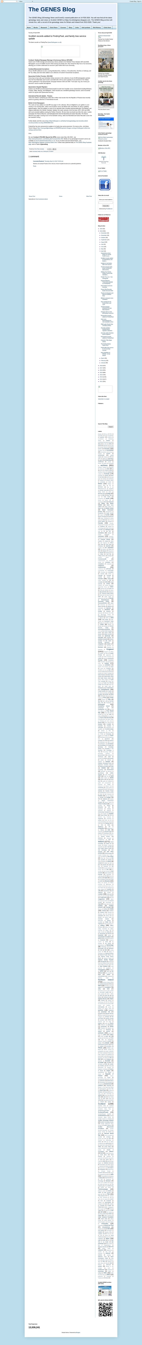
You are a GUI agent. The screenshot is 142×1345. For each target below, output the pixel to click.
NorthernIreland (103, 984)
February (103, 360)
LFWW (112, 879)
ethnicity (110, 658)
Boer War (109, 495)
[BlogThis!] (50, 149)
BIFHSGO (100, 487)
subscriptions (110, 1167)
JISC (111, 863)
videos (106, 1235)
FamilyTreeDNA (102, 691)
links (105, 885)
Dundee (100, 626)
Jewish (109, 861)
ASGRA (106, 470)
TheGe (109, 1187)
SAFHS (100, 1095)
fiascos (103, 699)
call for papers (101, 521)
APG (111, 456)
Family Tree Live (102, 684)
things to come (101, 1190)
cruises (108, 583)
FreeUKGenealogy (109, 729)
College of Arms (101, 555)
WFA (104, 1261)
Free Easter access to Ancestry (106, 286)
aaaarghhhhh (110, 435)
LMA (99, 890)
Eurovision (103, 661)
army (108, 469)
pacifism (108, 1005)
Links (77, 27)
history (108, 805)
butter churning (104, 518)
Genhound (100, 756)
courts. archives (102, 580)
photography (104, 1026)
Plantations (108, 1029)
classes (104, 550)
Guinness (100, 784)
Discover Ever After (109, 612)
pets (106, 1023)
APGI (99, 458)
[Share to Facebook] (54, 149)
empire (109, 644)
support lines (111, 1169)
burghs (101, 514)
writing (99, 1273)
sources (112, 1153)
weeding (109, 1255)
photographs (111, 1024)
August (103, 242)
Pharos (112, 1023)
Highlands (105, 799)
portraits (100, 1038)
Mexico (109, 920)
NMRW (108, 974)
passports (100, 1013)
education (100, 637)
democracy (102, 604)
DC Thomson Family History (107, 593)
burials (107, 515)
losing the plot (101, 895)
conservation (110, 570)
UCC (104, 1210)
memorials (100, 915)
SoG (101, 1153)
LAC (107, 869)
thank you (107, 1184)
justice (110, 864)
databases (111, 591)
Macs (111, 897)
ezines (101, 668)
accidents (110, 437)
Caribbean (102, 526)
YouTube (106, 1277)
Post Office (106, 1038)
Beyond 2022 (101, 485)
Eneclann (100, 647)
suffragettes (102, 1169)
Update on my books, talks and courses (106, 264)
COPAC (109, 573)
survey (106, 1172)
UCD (108, 1210)
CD (104, 531)
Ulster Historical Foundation (106, 1217)
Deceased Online (103, 601)
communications (101, 560)
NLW (99, 974)
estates (100, 658)
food (104, 716)
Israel (102, 858)
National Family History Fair (107, 954)
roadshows (102, 1080)
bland (110, 491)
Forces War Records (105, 717)
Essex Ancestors (108, 656)
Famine (110, 691)
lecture (110, 876)
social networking (102, 1148)
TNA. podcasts (103, 1197)
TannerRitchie (105, 1176)
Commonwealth (102, 559)
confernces (100, 568)
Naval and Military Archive (104, 963)
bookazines (100, 498)
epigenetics (108, 655)
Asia (111, 470)
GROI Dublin (104, 777)
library (99, 882)
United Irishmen (108, 1220)
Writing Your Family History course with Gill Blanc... (106, 273)
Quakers (110, 1056)
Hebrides (100, 790)
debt (106, 598)
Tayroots (107, 1177)
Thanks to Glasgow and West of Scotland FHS (107, 294)
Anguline (108, 453)
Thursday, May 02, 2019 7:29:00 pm (54, 161)
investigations (101, 839)
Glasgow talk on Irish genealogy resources (107, 312)
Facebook (108, 668)
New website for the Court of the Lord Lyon (106, 303)
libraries (107, 881)
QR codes (104, 1056)
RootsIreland (107, 1084)
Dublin (102, 624)
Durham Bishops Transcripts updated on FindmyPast (107, 282)
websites (100, 1255)
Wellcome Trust (102, 1256)
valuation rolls (101, 1233)
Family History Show (109, 676)
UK (101, 1212)
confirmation (108, 568)
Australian (100, 475)
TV (106, 1209)
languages (108, 874)
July (102, 244)
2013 (101, 377)
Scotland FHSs (102, 1105)
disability (100, 611)
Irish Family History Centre (105, 848)
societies (110, 1148)
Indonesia (100, 831)
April (102, 251)
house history (104, 815)
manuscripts (108, 902)
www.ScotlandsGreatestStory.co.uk (45, 140)
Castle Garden (109, 528)
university (100, 1225)
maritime (100, 905)
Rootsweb (109, 1085)
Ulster (99, 1215)
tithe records (107, 1192)
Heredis (102, 797)
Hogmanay (100, 808)
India (109, 830)
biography (111, 488)
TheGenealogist (103, 1189)
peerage (107, 1016)
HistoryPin (100, 807)
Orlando (109, 1000)
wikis (107, 1263)
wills (111, 1263)
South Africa (103, 1154)
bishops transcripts (104, 490)
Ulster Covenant (108, 1215)
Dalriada (106, 590)
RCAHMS (107, 1061)
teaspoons (108, 1179)
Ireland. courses (108, 845)
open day (107, 995)
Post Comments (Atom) (42, 199)
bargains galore (110, 480)
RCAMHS (109, 1062)
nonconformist (101, 976)
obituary (100, 987)
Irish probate (86, 27)
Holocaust (100, 810)
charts (112, 541)
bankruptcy (111, 478)
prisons (110, 1041)
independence (110, 828)
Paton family (102, 1015)
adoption (108, 440)
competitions (101, 563)
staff (108, 1161)
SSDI (104, 1161)
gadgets (100, 735)
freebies (100, 724)
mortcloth (106, 938)
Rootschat (100, 1083)
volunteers (100, 1238)
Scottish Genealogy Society (107, 1122)
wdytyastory (109, 1250)
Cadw (103, 519)
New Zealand (104, 966)
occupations (107, 987)
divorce (101, 617)
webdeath (100, 1253)
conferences (102, 567)
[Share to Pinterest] (55, 149)
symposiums (102, 1174)
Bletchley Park (101, 493)
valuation (100, 1232)
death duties (108, 596)
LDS (106, 876)
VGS (101, 1235)
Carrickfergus (101, 528)
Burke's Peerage (102, 516)
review (108, 1077)
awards (106, 475)
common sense (103, 557)
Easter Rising (108, 632)
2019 (101, 231)
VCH (108, 1233)
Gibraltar (109, 759)
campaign (110, 521)
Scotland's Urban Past (104, 1108)
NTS (106, 985)
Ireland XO (108, 843)
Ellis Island (108, 640)
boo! (99, 496)
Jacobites (103, 859)
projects (102, 1046)
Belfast (100, 483)
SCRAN (109, 1131)
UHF (112, 1210)
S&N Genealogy (107, 1093)
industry (100, 833)
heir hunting (111, 792)
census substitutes (103, 534)
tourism (112, 1199)
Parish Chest (108, 1008)
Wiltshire (100, 1264)
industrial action (108, 831)
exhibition (100, 665)
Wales (107, 1238)
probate (107, 1043)
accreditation (101, 438)
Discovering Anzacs (106, 614)
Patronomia (109, 1015)
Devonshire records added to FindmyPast (107, 316)
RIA (113, 1079)
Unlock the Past (109, 1225)
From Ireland (111, 732)
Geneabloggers (101, 743)
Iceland (110, 821)
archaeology (108, 460)
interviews (100, 838)
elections (109, 637)
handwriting (100, 787)
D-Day (101, 590)
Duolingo (106, 626)
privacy (100, 1042)
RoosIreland (102, 1082)
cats (99, 531)
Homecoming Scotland (103, 812)
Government (110, 769)
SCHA (112, 1100)
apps (101, 460)
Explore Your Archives (103, 666)
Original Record (102, 998)
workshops (101, 1271)
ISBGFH (104, 856)
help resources (108, 794)
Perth (110, 1021)
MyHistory (111, 948)
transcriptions (108, 1202)
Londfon (109, 892)
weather (100, 1251)
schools (102, 1101)
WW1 (105, 1273)
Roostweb (109, 1082)
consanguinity (101, 570)
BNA (103, 495)
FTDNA (101, 734)
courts (109, 578)
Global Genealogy (104, 766)
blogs (109, 493)
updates (100, 1228)
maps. (105, 904)
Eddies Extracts (108, 634)
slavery (107, 1143)
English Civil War (104, 653)
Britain (103, 503)
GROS (102, 779)
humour (100, 820)
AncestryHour (104, 452)
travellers (112, 1203)
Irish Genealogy (102, 850)
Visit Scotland (109, 1236)
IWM (112, 858)
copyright (100, 575)
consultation (111, 572)
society (99, 1149)
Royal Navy (103, 1090)
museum (112, 938)
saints (110, 1095)
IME (109, 826)
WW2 (108, 1274)
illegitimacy (100, 826)
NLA (108, 971)
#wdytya (100, 434)
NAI (106, 950)
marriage (108, 907)
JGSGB (100, 863)
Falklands (104, 671)
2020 (101, 228)
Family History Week (103, 679)
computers (109, 563)
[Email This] (48, 149)
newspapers (101, 969)
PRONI (100, 1048)
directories (107, 609)
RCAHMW (100, 1062)
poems (110, 1033)
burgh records (110, 513)
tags (108, 1174)
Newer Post (32, 196)
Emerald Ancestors (103, 642)
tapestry (112, 1176)
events (107, 663)
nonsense (110, 976)
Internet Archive (105, 836)
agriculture (105, 445)
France (106, 722)
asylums (110, 472)
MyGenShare (101, 945)
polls (102, 1036)
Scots (111, 1115)
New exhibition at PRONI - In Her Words (105, 354)
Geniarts (100, 758)
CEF (110, 531)
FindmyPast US (102, 709)
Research (44, 27)
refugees (109, 1067)
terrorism (112, 1182)
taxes (100, 1177)
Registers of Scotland (103, 1069)
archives (104, 465)
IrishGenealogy (108, 853)
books (107, 498)
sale (99, 1097)
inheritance (106, 833)
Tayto (112, 1177)
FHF (111, 696)
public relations (101, 1054)
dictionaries (100, 608)
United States (110, 1221)
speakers (109, 1156)
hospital (104, 813)
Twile (111, 1208)
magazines (101, 899)
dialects (109, 604)
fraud (111, 722)
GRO (99, 776)
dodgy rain (102, 622)
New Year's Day (110, 964)
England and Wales (109, 651)
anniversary (101, 455)
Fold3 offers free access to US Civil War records (107, 349)
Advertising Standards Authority (105, 442)
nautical (110, 961)
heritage (108, 797)
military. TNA (108, 930)
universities (104, 1223)
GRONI (112, 778)
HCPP (106, 789)
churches (108, 546)
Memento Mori (101, 914)
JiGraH (105, 863)
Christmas (100, 546)
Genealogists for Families (106, 745)
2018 (101, 365)
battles (109, 482)
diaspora (110, 606)
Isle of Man (111, 856)
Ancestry (107, 448)
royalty (110, 1090)
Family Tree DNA (107, 682)
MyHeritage (110, 945)
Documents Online (109, 621)
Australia (35, 151)
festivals (106, 694)
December (104, 233)
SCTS (99, 1133)
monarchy (100, 935)
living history (101, 889)
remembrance (101, 1072)
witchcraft (108, 1264)
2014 (101, 374)
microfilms (100, 922)
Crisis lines (107, 27)
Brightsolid (111, 501)
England (110, 649)
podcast (108, 1031)
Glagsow (100, 761)
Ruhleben (100, 1092)
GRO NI (106, 776)
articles (101, 470)
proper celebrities (110, 1051)
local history (106, 890)
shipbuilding (108, 1140)
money (109, 935)
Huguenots (100, 818)
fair (105, 670)
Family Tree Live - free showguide (107, 277)
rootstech (100, 1085)
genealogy (100, 747)
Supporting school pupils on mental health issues (106, 254)
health (110, 789)
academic (102, 437)
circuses (100, 547)
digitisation (108, 608)
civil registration (109, 547)
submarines (102, 1167)
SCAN (99, 1100)
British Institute (108, 506)
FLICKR (100, 714)
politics (112, 1034)
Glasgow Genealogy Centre (105, 763)
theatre (102, 1187)
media (112, 909)
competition (107, 562)
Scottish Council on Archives (105, 1118)
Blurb (99, 495)
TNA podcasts (101, 1195)
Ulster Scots (104, 1218)
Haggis (108, 784)
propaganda (101, 1051)
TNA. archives (110, 1195)
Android (100, 453)
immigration (101, 828)
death (99, 596)
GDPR (106, 740)
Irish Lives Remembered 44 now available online (107, 321)
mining (108, 932)
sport (101, 1159)
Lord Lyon (109, 894)
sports (107, 1159)
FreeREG (100, 729)
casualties (100, 529)
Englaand (109, 647)
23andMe (100, 435)
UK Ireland (109, 1212)
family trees (40, 151)
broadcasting (109, 511)
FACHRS (100, 670)
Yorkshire (100, 1277)
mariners (110, 904)
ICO (103, 823)
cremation (100, 582)
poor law (108, 1036)
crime (106, 582)
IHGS (108, 825)
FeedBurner (109, 208)
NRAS (110, 984)
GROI (112, 776)
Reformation (100, 1067)
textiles (101, 1184)
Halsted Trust (108, 786)
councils (100, 577)
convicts (102, 573)
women (100, 1266)
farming (106, 692)
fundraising (108, 734)
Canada (100, 523)
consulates (103, 572)
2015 (101, 372)
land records (106, 871)
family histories (101, 674)
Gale (107, 737)
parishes (100, 1010)
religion (108, 1070)
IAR (111, 820)
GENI (109, 756)
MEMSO (100, 917)
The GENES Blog (51, 9)
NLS (101, 973)
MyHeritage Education (106, 946)
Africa (99, 443)
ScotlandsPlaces (102, 1115)
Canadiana (106, 524)
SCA (104, 1098)
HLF (109, 807)
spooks (112, 1158)
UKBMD (110, 1213)
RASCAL (100, 1061)
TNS (111, 1197)
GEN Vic (110, 742)
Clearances (111, 550)
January (103, 362)
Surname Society (105, 1171)
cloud (112, 552)
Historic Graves (108, 802)
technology (100, 1181)
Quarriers (100, 1057)
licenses (105, 882)
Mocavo (110, 933)
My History (108, 943)
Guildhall (110, 781)
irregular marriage (102, 855)
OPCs (101, 995)
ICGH (99, 823)
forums (100, 722)
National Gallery (108, 958)
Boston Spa (108, 500)
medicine (111, 910)
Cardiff (112, 524)
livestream (109, 887)
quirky (105, 1057)
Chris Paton (54, 27)
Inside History (103, 834)
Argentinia (111, 467)
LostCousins (103, 897)
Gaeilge (106, 735)
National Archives (109, 953)
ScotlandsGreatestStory (103, 1110)
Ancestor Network (103, 447)
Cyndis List (111, 588)
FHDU (106, 696)
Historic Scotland (102, 804)
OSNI (110, 1002)
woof (109, 1268)
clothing (107, 552)
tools (99, 1199)
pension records (110, 1018)
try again (102, 1208)
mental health (108, 917)
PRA (103, 1039)
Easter (99, 632)
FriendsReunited (101, 732)
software (111, 1151)
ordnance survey (108, 997)
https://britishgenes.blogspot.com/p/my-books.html (42, 142)
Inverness (109, 838)
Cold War (108, 554)
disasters (108, 611)
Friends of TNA (106, 730)
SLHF (112, 1143)
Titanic (99, 1192)
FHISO (99, 697)
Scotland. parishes (107, 1107)
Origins (112, 998)
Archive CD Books (102, 463)
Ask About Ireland (102, 472)
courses (100, 578)
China (102, 544)
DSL (113, 622)
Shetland (100, 1140)
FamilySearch (105, 689)
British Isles (101, 508)
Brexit (105, 501)
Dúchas (109, 624)
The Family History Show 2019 (106, 344)
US (104, 1228)
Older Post (89, 196)
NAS (105, 951)
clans (99, 550)
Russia (106, 1092)
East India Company (107, 631)
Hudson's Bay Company (104, 816)
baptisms (102, 480)
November (104, 235)
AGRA (99, 445)
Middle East (108, 922)
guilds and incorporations (104, 782)
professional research (103, 1044)
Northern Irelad (103, 977)
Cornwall (109, 575)
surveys (112, 1172)
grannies (110, 771)
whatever (110, 1261)
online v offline (110, 993)
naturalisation (103, 961)
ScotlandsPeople (103, 1112)
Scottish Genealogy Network (106, 1120)
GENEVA (110, 755)
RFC (109, 1079)
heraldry (100, 795)
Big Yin (109, 487)
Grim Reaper (108, 774)
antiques (106, 456)
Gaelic (112, 735)
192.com (106, 434)
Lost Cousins (110, 895)
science (109, 1101)
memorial (110, 914)
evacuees (109, 661)
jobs (99, 864)
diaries (99, 606)
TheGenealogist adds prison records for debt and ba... (106, 268)
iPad (109, 839)
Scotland (51, 151)
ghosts (102, 759)
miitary (105, 923)
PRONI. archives (108, 1049)
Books (36, 27)
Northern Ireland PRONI (108, 982)
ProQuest (110, 1052)
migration (100, 923)
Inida (112, 833)
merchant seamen (103, 918)
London (100, 894)
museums (102, 940)
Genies (105, 758)
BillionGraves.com (102, 488)
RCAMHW (100, 1064)
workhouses (101, 1269)
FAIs (99, 671)
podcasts (101, 1033)
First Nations (101, 711)
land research (108, 872)
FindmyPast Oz (103, 707)
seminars (108, 1136)
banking (104, 478)
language (100, 874)
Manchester (105, 900)
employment (100, 645)
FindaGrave (108, 702)
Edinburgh (107, 636)
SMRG (99, 1146)
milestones (111, 923)
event (99, 663)
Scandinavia (106, 1100)
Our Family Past (101, 1003)
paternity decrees (109, 1013)
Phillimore (103, 1024)
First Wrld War (108, 712)
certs (112, 537)
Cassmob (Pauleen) (38, 161)
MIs (113, 932)
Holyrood (109, 810)
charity (106, 541)
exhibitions (108, 665)
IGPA (112, 823)
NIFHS (101, 971)
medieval (102, 912)
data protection (103, 591)
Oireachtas (100, 990)
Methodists (100, 920)
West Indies (105, 1259)
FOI (105, 714)
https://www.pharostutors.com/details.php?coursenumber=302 (45, 139)
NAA (101, 950)
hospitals (111, 813)
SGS (110, 1138)
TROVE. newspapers (109, 1207)
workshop (110, 1269)
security (100, 1136)
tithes (99, 1194)
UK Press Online (102, 1213)
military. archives (108, 927)
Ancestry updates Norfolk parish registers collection (106, 329)
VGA (112, 1233)
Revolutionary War (102, 1079)
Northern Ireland (106, 980)
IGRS (102, 825)
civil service (103, 549)
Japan (99, 861)
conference (101, 565)
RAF (99, 1059)
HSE (111, 815)
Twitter (99, 1210)
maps (99, 904)
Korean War (101, 869)
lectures (100, 877)
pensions (102, 1020)
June (102, 246)
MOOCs (100, 938)
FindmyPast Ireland (104, 706)
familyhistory (101, 687)
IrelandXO (100, 846)
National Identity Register (106, 959)
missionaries (103, 933)
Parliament (111, 1010)
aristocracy (102, 468)
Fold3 (110, 714)
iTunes (107, 858)
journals (104, 864)
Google (112, 766)
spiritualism (100, 1158)
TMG (104, 1194)
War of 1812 (109, 1243)
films (99, 701)
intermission (111, 834)
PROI (112, 1044)
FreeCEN (100, 725)
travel (105, 1203)
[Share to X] (52, 149)
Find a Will (104, 701)
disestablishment (110, 616)
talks (112, 1174)
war (109, 1240)
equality (100, 656)
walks (99, 1240)
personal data (101, 1021)
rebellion (112, 1064)
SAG (106, 1095)
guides (104, 781)
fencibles (100, 694)
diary (104, 606)
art (113, 468)
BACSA (108, 477)
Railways (109, 1059)
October (103, 237)
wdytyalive (101, 1250)
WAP (104, 1240)
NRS (99, 985)
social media (107, 1146)
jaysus (104, 861)
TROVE (100, 1207)
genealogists (111, 743)
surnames (100, 1172)
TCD (101, 1179)
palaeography (101, 1006)
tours (101, 1200)
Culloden (100, 585)
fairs (109, 670)
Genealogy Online (107, 751)
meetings (110, 912)
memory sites (109, 915)
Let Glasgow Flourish (104, 879)
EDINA (99, 635)
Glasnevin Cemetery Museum (106, 764)
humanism (109, 818)
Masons (100, 909)
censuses (101, 536)
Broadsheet (100, 513)
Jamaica (110, 859)
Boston (99, 500)
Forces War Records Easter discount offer (107, 290)
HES (99, 799)
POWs (112, 1038)
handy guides (109, 787)
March (103, 358)
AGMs (110, 443)
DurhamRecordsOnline (104, 629)
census (109, 532)
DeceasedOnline (102, 603)
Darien (112, 590)
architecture (101, 461)
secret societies (108, 1135)
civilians (110, 549)
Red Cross (109, 1065)
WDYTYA (111, 1246)
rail (104, 1059)
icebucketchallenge (102, 821)
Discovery (100, 616)
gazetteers (107, 738)
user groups (101, 1230)
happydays (100, 789)
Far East (100, 692)
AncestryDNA (110, 450)
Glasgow (107, 761)
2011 (101, 381)
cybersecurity (103, 588)
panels (109, 1006)
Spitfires (106, 1158)
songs (107, 1153)
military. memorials (102, 928)
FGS (102, 696)
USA (108, 1228)
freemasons (108, 727)
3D (104, 435)
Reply (34, 166)
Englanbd (100, 649)
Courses (63, 27)
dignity (99, 609)
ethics (105, 658)
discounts (100, 612)
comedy (109, 555)
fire (111, 709)
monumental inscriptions (104, 937)
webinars (108, 1253)
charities (100, 541)
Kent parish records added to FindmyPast (107, 337)
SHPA (105, 1141)
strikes (112, 1166)
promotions (108, 1046)
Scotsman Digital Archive (104, 1117)
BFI (110, 485)
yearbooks (100, 1276)
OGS (108, 989)
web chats (108, 1251)
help (101, 794)
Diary (70, 27)
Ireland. (99, 845)
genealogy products (104, 753)
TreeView (102, 1205)
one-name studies (104, 992)
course (108, 577)
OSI (106, 1002)
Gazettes (100, 740)
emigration (101, 644)
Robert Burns (110, 1080)
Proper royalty (103, 1052)
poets (99, 1034)
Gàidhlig (102, 737)
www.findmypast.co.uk (54, 42)
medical (104, 910)
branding (100, 501)
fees (111, 692)
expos (112, 666)
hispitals (112, 799)
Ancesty (110, 452)
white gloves (101, 1263)
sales (104, 1096)
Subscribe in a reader (103, 399)
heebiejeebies (103, 792)
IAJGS (105, 820)
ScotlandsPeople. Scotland (104, 1113)
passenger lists (105, 1012)
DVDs (99, 631)
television (108, 1181)
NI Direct (112, 969)
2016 (101, 370)
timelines (110, 1190)
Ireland (101, 842)
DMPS (107, 617)
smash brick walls (103, 1145)
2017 (101, 368)
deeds (112, 603)
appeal (104, 458)
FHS (104, 697)
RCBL (106, 1064)
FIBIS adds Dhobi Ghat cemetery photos (107, 325)
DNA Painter (105, 619)
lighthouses (108, 884)
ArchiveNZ (111, 463)
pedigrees (100, 1016)
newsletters (108, 968)
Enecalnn (109, 645)
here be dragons (110, 795)
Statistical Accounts (109, 1162)
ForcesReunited (101, 719)
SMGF (110, 1145)
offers (99, 989)
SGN (105, 1138)
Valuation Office (108, 1232)
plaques (100, 1031)
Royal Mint (111, 1088)
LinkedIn (100, 885)
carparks (110, 526)
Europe (100, 660)
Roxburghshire (103, 1088)
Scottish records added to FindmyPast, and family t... (107, 260)
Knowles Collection (108, 867)
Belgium (109, 483)
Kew (99, 866)
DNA (112, 618)
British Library (110, 508)
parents (99, 1008)
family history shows (106, 678)
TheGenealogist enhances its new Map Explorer (106, 308)
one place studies (109, 990)
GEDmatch (102, 742)
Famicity (100, 673)
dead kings (109, 595)
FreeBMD (109, 724)
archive (109, 461)
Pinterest (103, 1028)
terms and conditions (103, 1182)
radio (110, 1057)
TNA (108, 1194)
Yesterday (109, 1276)
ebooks (100, 634)
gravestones (101, 773)
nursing (110, 985)
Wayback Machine (102, 1246)
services (100, 1138)
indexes (102, 830)
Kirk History (97, 27)
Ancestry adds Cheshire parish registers (107, 333)
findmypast (46, 151)
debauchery (100, 598)
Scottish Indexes (107, 1125)
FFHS (112, 694)
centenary (106, 537)
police (104, 1034)
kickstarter (106, 866)
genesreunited (101, 755)
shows (99, 1141)
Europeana (111, 660)
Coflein (101, 554)
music (106, 941)
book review (107, 496)
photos (112, 1026)
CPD (110, 580)
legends (112, 877)
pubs (99, 1056)
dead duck (102, 595)
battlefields (102, 482)
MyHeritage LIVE (102, 948)
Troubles (109, 1205)
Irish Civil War (108, 846)
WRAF (109, 1271)
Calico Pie (109, 519)
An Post (112, 445)
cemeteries (101, 533)
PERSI (109, 1020)
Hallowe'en (100, 786)
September (104, 239)
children (112, 542)
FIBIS (109, 699)
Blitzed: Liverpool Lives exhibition (107, 298)
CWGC (112, 587)
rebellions (102, 1065)
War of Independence (104, 1245)
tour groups (105, 1199)
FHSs (112, 697)
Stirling (106, 1166)
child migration (103, 542)
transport (100, 1203)
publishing (109, 1054)
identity (107, 823)
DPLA (108, 622)
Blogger (78, 1332)
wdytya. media (106, 1248)
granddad (103, 771)
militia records (101, 932)
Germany (111, 758)
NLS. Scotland (109, 972)
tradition (100, 1202)
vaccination (109, 1230)
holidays (109, 808)
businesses (111, 516)
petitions (100, 1023)
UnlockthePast (106, 1227)
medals (105, 909)
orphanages (100, 1002)
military (102, 925)
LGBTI (101, 881)
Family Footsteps (108, 673)
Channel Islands (105, 539)
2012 (101, 379)
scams (110, 1098)
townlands (108, 1200)
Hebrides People (109, 790)
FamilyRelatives (110, 687)
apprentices (111, 458)
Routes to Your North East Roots (106, 1087)
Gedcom (111, 740)
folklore (99, 716)
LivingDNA (109, 889)
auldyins (100, 473)
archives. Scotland (102, 467)
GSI (107, 779)
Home (29, 27)
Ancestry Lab (101, 450)
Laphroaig (100, 876)
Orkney (103, 1000)
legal (106, 877)
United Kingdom (101, 1221)
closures (102, 552)
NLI (113, 971)
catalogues (108, 529)
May (102, 249)
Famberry (110, 671)
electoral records (102, 639)
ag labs (105, 443)
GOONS (103, 768)
